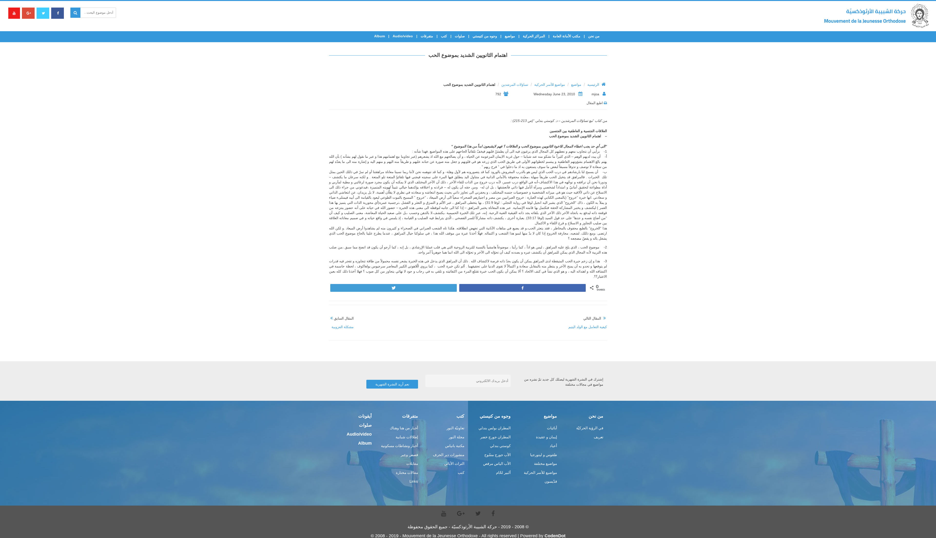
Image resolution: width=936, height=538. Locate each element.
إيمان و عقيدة (546, 437)
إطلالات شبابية (407, 437)
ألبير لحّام (503, 472)
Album (379, 36)
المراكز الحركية (534, 36)
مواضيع (510, 36)
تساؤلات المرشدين (514, 85)
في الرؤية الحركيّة (589, 428)
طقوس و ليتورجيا (543, 455)
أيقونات (365, 416)
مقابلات (412, 463)
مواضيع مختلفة (545, 463)
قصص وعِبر (409, 455)
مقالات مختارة (407, 472)
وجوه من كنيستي (485, 36)
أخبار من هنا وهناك (404, 428)
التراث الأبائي (454, 463)
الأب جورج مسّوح (497, 455)
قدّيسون (551, 481)
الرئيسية (593, 85)
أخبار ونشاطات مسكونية (399, 446)
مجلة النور (456, 437)
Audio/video (403, 36)
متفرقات (427, 36)
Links (414, 481)
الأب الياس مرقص (497, 463)
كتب (444, 36)
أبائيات (552, 428)
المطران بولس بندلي (494, 428)
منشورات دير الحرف (448, 455)
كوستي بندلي (500, 446)
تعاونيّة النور (455, 428)
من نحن (594, 36)
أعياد (553, 446)
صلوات (460, 36)
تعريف (598, 437)
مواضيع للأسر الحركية (549, 85)
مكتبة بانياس (454, 446)
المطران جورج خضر (495, 437)
